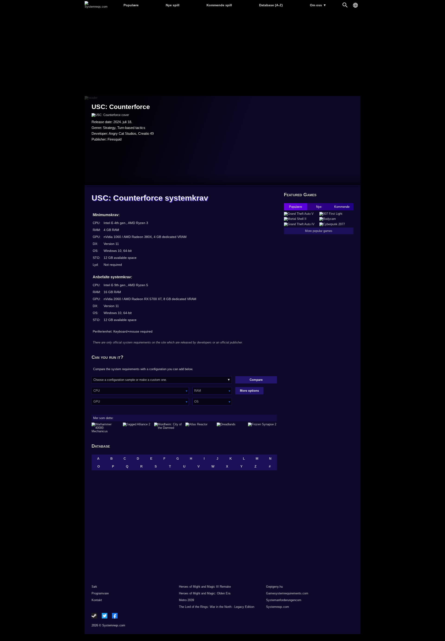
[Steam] (94, 616)
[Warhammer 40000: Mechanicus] (106, 428)
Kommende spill (219, 5)
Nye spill (172, 5)
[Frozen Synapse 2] (262, 428)
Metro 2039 (186, 600)
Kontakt (97, 600)
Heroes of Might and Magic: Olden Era (204, 593)
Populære (131, 5)
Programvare (100, 593)
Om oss (318, 5)
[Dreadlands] (231, 428)
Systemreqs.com (277, 607)
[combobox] (140, 390)
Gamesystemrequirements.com (287, 593)
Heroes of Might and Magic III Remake (205, 586)
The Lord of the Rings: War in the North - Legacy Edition (216, 607)
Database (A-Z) (271, 5)
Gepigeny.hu (274, 586)
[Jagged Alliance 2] (137, 428)
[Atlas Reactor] (199, 428)
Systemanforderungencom (283, 600)
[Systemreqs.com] (96, 6)
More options (249, 390)
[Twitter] (104, 616)
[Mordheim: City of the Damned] (168, 428)
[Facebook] (115, 616)
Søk (94, 586)
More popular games (318, 231)
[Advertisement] (222, 53)
